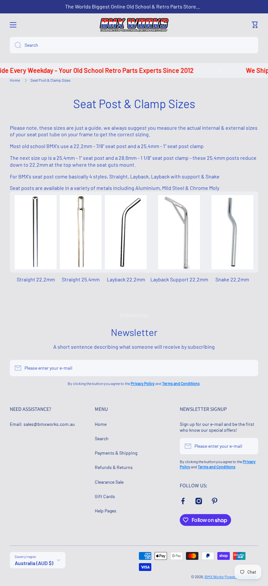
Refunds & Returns (114, 467)
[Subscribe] (250, 368)
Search (102, 438)
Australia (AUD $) (34, 563)
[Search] (15, 45)
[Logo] (134, 25)
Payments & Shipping (116, 453)
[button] (255, 25)
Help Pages (105, 510)
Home (15, 80)
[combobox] (134, 45)
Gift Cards (105, 496)
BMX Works (214, 576)
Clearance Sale (109, 482)
